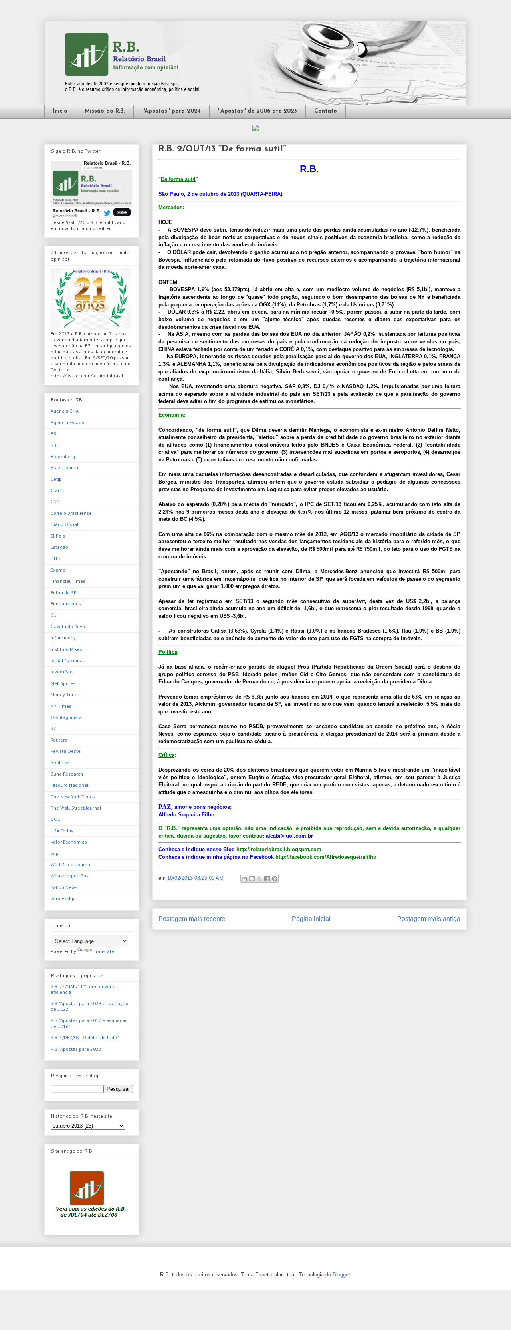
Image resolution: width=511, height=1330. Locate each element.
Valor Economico (69, 842)
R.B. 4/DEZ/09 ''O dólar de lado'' (85, 1037)
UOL (55, 819)
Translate (103, 951)
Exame (58, 570)
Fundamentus (66, 604)
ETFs (56, 558)
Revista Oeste (66, 751)
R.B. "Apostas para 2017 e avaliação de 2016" (89, 1023)
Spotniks (60, 762)
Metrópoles (63, 683)
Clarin (57, 490)
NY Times (61, 706)
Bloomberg (63, 456)
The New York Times (73, 797)
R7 (53, 728)
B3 (53, 434)
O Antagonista (66, 717)
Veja (55, 853)
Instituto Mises (66, 649)
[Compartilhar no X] (259, 879)
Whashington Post (70, 876)
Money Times (65, 694)
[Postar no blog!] (252, 879)
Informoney (63, 638)
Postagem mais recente (191, 918)
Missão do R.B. (105, 111)
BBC (55, 445)
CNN (55, 501)
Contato (325, 111)
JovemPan (62, 672)
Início (60, 111)
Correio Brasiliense (71, 513)
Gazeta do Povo (68, 626)
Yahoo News (64, 887)
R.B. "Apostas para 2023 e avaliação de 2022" (89, 1006)
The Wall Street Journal (76, 808)
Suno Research (67, 774)
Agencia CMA (65, 411)
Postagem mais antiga (428, 918)
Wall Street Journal (71, 864)
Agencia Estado (67, 422)
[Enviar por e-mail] (244, 879)
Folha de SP (64, 593)
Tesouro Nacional (70, 785)
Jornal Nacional (67, 660)
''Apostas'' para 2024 (171, 111)
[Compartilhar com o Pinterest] (275, 879)
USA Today (62, 831)
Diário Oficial (65, 524)
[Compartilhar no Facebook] (267, 879)
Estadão (59, 547)
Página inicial (311, 918)
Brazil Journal (65, 467)
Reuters (59, 740)
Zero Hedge (63, 898)
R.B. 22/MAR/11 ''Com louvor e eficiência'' (83, 989)
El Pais (58, 536)
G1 (54, 615)
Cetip (56, 479)
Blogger (341, 1275)
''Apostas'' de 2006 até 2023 (257, 111)
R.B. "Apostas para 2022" (77, 1049)
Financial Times (68, 581)
